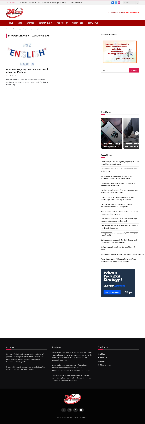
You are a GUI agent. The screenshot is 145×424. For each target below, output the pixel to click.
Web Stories (77, 23)
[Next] (137, 133)
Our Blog (101, 354)
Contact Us (93, 23)
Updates (30, 23)
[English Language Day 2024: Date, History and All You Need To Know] (27, 54)
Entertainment (45, 23)
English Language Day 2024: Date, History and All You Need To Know (27, 70)
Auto (20, 23)
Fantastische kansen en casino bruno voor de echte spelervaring (42, 3)
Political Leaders (104, 365)
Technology (62, 23)
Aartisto (84, 417)
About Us (101, 361)
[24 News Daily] (14, 12)
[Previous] (103, 133)
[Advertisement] (120, 92)
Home (10, 23)
